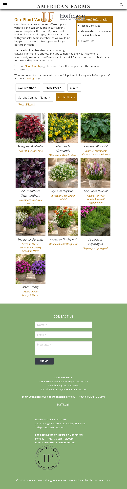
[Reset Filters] (26, 104)
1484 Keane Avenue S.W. (53, 381)
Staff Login (63, 404)
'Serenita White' (30, 250)
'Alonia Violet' (95, 202)
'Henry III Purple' (30, 295)
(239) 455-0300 (70, 385)
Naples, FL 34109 (75, 423)
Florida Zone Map (90, 25)
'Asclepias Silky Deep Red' (63, 243)
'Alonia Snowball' (95, 199)
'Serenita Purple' (30, 243)
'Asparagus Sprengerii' (95, 248)
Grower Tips (87, 40)
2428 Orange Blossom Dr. (50, 423)
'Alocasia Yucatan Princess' (95, 154)
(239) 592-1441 (57, 427)
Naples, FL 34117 (78, 381)
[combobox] (28, 87)
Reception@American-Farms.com (67, 389)
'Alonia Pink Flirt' (95, 195)
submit (44, 361)
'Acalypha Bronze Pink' (30, 150)
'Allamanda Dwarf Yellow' (63, 155)
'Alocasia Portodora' (95, 150)
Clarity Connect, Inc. (100, 480)
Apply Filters (66, 97)
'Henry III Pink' (30, 291)
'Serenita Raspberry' (30, 247)
